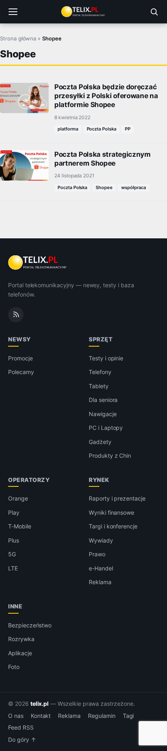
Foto (13, 666)
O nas (16, 716)
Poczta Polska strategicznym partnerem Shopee (102, 158)
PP (128, 129)
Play (13, 512)
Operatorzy (28, 479)
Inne (15, 606)
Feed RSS (21, 727)
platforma (68, 129)
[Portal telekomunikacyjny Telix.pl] (83, 12)
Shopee (104, 187)
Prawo (97, 554)
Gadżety (100, 441)
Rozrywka (21, 638)
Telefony (100, 371)
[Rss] (16, 314)
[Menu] (13, 12)
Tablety (99, 386)
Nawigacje (103, 413)
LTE (13, 568)
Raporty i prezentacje (117, 498)
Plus (13, 540)
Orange (18, 498)
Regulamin (102, 716)
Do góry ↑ (22, 739)
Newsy (19, 339)
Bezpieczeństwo (29, 625)
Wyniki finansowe (111, 512)
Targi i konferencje (113, 526)
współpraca (133, 187)
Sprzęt (100, 339)
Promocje (20, 358)
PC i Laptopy (106, 427)
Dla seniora (103, 399)
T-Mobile (19, 526)
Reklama (100, 582)
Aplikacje (20, 653)
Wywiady (101, 540)
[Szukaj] (154, 12)
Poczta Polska (101, 129)
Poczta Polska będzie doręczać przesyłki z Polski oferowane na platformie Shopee (106, 96)
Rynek (99, 479)
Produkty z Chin (110, 455)
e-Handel (101, 568)
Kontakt (41, 716)
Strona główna (18, 38)
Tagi (128, 716)
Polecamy (21, 371)
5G (12, 554)
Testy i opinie (106, 358)
